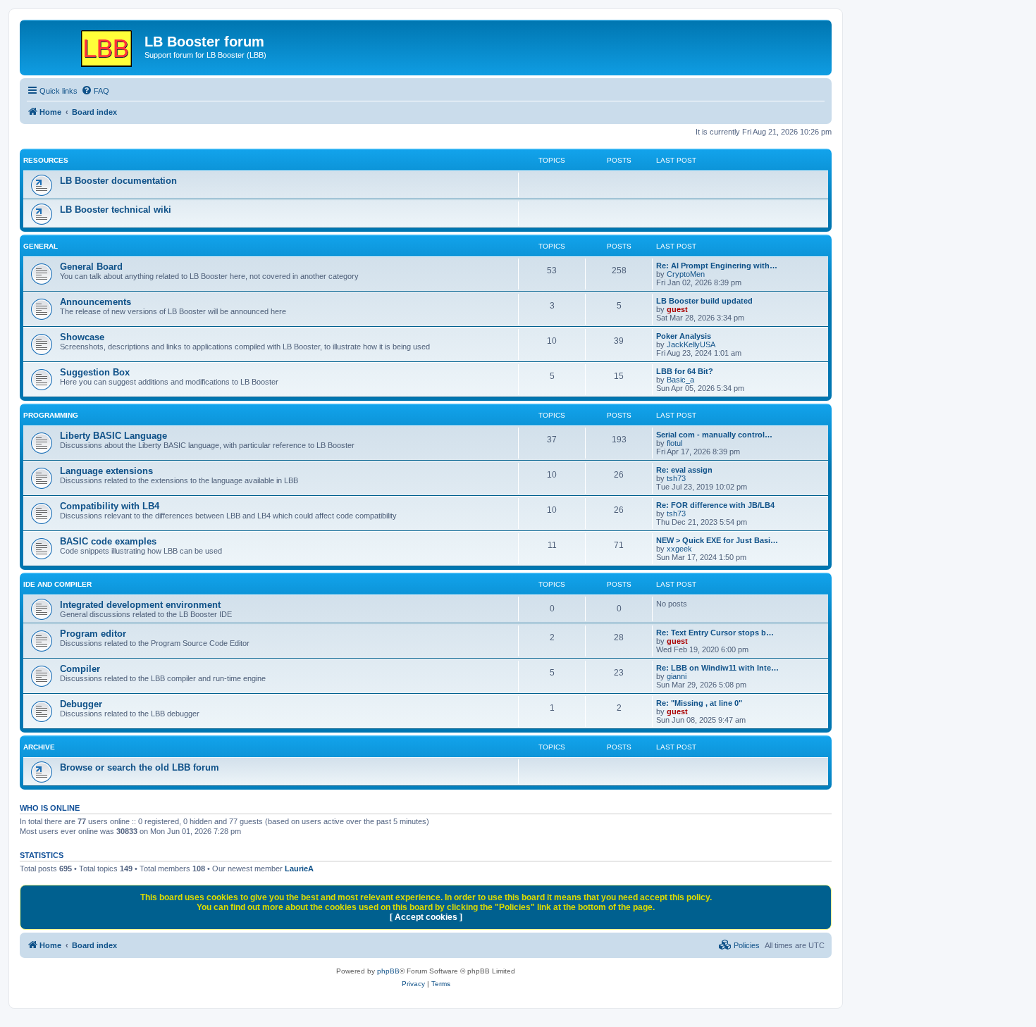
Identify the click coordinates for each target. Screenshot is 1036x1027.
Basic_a (680, 379)
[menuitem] (95, 90)
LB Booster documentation (118, 180)
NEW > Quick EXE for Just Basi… (717, 540)
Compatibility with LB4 (109, 506)
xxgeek (679, 548)
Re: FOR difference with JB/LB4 (715, 505)
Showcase (82, 337)
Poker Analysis (683, 336)
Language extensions (106, 471)
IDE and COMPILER (57, 584)
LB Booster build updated (704, 301)
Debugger (81, 704)
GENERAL (40, 246)
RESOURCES (45, 160)
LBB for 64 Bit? (684, 371)
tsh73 (676, 478)
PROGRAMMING (50, 415)
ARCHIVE (39, 747)
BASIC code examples (108, 541)
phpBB (388, 971)
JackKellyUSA (691, 344)
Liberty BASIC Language (113, 435)
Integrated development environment (140, 604)
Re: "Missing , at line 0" (699, 703)
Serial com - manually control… (714, 434)
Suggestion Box (95, 372)
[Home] (83, 45)
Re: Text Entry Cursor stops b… (715, 632)
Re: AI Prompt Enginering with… (716, 265)
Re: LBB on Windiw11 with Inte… (717, 668)
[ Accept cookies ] (426, 917)
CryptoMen (686, 274)
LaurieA (299, 868)
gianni (676, 676)
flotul (674, 443)
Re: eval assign (684, 470)
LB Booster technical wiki (115, 209)
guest (677, 309)
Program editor (93, 633)
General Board (91, 266)
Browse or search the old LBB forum (139, 767)
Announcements (95, 302)
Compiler (80, 669)
